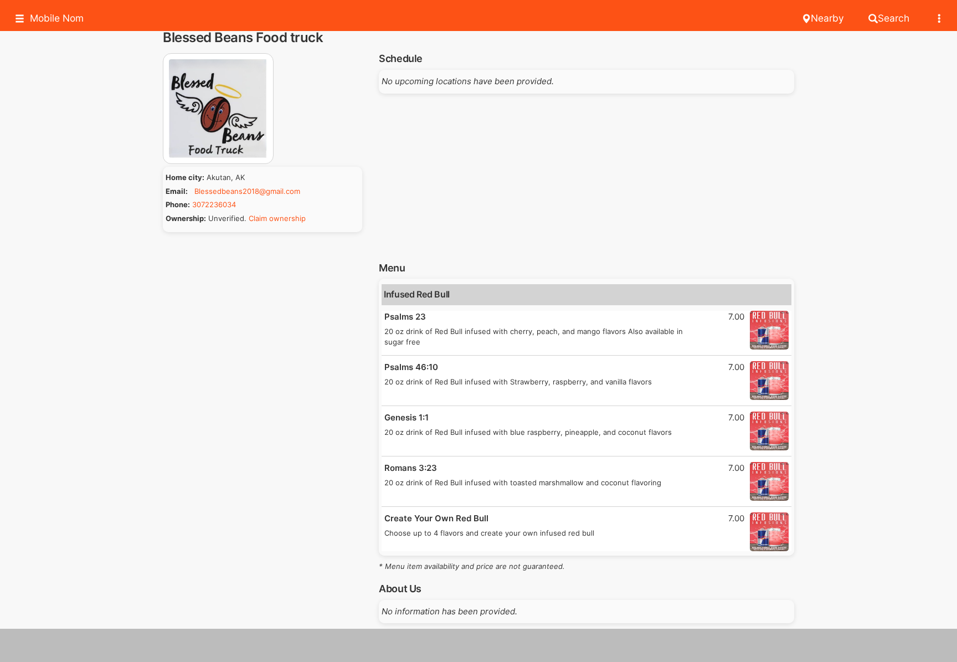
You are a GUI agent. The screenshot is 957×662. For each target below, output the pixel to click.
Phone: (178, 204)
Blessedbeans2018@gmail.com (247, 191)
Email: (177, 191)
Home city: (185, 177)
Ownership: (186, 218)
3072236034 (214, 204)
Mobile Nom (57, 18)
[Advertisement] (586, 174)
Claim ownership (277, 218)
